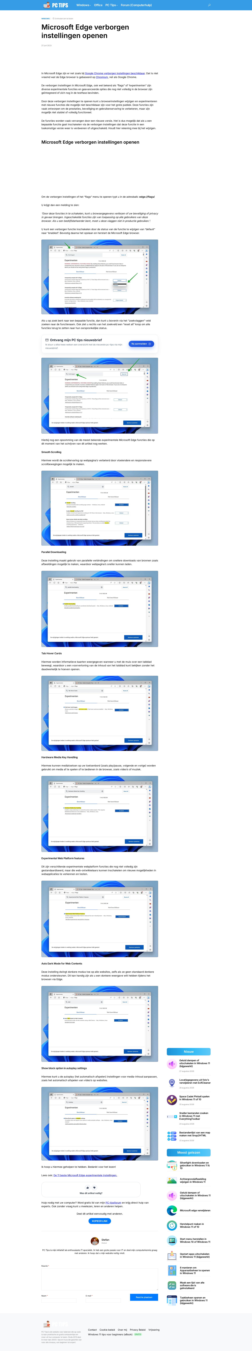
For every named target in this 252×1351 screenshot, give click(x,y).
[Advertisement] (99, 60)
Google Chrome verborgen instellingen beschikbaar (115, 73)
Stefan (105, 1239)
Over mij (122, 1329)
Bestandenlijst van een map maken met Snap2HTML (194, 1134)
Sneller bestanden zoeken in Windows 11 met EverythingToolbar (193, 1116)
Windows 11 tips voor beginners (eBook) (114, 1334)
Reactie (45, 1266)
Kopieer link (99, 1221)
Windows (45, 19)
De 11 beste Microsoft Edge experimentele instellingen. (85, 1175)
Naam (44, 1296)
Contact (92, 1329)
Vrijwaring (154, 1329)
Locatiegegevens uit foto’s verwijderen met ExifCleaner (195, 1081)
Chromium (102, 77)
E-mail (89, 1296)
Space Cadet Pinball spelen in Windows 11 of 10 (194, 1098)
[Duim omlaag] (94, 1187)
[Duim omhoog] (87, 1187)
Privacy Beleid (138, 1329)
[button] (209, 5)
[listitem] (189, 1165)
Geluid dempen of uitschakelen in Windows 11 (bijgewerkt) (194, 1063)
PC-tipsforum (113, 1202)
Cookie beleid (107, 1329)
